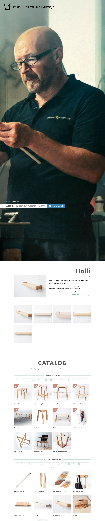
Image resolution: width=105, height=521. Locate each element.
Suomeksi (8, 201)
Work (9, 206)
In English (15, 201)
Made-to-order (26, 206)
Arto (42, 206)
